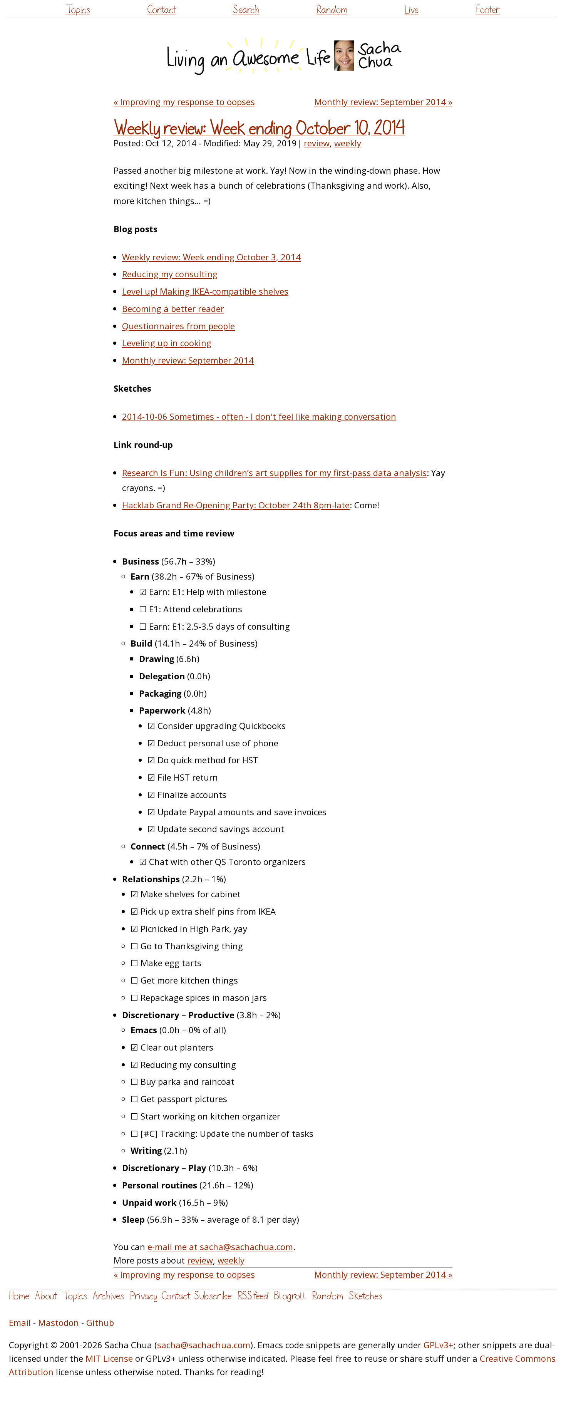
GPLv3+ (438, 1345)
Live (411, 10)
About (46, 1296)
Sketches (365, 1296)
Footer (488, 10)
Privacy (143, 1296)
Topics (78, 10)
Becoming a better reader (173, 308)
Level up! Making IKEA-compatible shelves (205, 291)
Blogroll (290, 1296)
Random (331, 10)
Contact (161, 10)
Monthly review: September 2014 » (383, 101)
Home (19, 1296)
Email (20, 1322)
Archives (108, 1296)
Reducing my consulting (170, 274)
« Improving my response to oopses (184, 101)
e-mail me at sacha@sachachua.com (220, 1246)
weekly (347, 143)
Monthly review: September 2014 (188, 360)
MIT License (109, 1358)
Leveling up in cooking (166, 343)
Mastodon (58, 1322)
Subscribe (213, 1296)
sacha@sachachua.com (203, 1345)
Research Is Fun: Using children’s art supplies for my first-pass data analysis (274, 472)
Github (100, 1322)
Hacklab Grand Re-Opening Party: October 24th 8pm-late (236, 505)
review (317, 143)
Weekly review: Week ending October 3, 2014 (211, 257)
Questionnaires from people (178, 326)
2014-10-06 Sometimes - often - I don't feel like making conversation (259, 416)
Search (246, 10)
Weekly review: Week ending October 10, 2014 (259, 128)
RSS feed (253, 1296)
